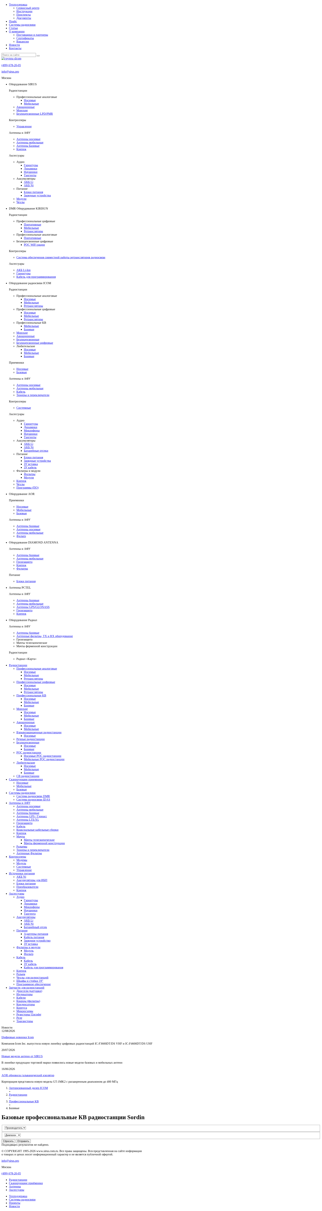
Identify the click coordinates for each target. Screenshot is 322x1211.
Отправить (23, 1141)
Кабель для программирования (36, 276)
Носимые (30, 100)
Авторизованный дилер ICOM (28, 1088)
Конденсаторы (25, 1004)
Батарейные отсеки (36, 450)
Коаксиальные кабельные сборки (37, 829)
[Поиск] (38, 55)
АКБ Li (28, 182)
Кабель (20, 391)
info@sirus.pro (10, 71)
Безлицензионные (27, 339)
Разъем (20, 974)
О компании (17, 31)
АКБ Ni (29, 185)
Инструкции (24, 11)
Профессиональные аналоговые (36, 668)
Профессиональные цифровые (35, 682)
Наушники (30, 172)
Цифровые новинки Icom (17, 1037)
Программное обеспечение (33, 984)
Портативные (32, 224)
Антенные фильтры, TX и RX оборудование (44, 636)
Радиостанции (18, 665)
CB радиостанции (27, 776)
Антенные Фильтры (29, 853)
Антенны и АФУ (19, 802)
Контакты (15, 48)
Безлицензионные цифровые (34, 342)
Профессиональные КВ (31, 695)
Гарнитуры (31, 165)
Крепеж (21, 149)
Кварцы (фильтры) (28, 1001)
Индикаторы (24, 994)
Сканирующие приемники (26, 779)
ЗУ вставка (31, 464)
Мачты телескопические (39, 839)
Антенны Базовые (28, 145)
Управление (24, 126)
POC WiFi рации (34, 244)
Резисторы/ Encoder (28, 1014)
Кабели (21, 997)
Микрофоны (32, 430)
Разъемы (21, 846)
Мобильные (31, 103)
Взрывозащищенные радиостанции (38, 732)
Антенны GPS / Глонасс (31, 816)
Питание (22, 930)
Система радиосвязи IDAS (33, 799)
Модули (21, 198)
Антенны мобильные (29, 142)
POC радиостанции (28, 752)
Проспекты (23, 14)
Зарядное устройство (37, 940)
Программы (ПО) (27, 487)
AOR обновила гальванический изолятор (27, 1075)
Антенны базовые (27, 526)
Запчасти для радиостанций (26, 987)
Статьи (13, 28)
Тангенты (30, 175)
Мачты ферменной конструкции (44, 843)
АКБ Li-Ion (23, 270)
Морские (22, 110)
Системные (23, 407)
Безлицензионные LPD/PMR (34, 113)
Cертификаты (25, 38)
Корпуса (21, 1007)
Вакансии (22, 41)
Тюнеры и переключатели (32, 395)
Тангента (30, 913)
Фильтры (29, 474)
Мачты (20, 836)
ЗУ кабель (30, 467)
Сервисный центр (27, 8)
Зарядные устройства (37, 195)
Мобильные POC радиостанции (44, 759)
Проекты (14, 1202)
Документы (23, 18)
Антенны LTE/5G (27, 819)
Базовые (29, 329)
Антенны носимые (28, 139)
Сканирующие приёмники (26, 1183)
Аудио (20, 897)
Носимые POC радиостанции (42, 755)
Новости (14, 44)
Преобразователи (27, 886)
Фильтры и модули (28, 947)
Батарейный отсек (35, 927)
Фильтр (21, 536)
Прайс (13, 21)
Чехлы (20, 202)
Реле (19, 1017)
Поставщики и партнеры (32, 34)
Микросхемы (24, 1011)
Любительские (25, 762)
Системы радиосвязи (22, 24)
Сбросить (8, 1141)
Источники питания (22, 873)
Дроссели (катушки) (29, 991)
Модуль (21, 863)
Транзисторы (24, 1021)
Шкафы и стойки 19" (29, 980)
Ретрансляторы (33, 231)
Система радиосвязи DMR (33, 796)
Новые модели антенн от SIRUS (22, 1056)
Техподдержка (18, 4)
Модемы (21, 860)
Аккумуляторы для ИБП (31, 880)
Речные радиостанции (30, 739)
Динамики (30, 168)
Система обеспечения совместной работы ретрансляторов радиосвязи (60, 257)
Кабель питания (34, 937)
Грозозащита (24, 561)
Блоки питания (33, 192)
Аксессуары (16, 893)
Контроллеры (17, 856)
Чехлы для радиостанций (32, 977)
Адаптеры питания (36, 933)
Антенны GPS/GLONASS (33, 607)
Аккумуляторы (25, 917)
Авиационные (25, 107)
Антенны (15, 1186)
